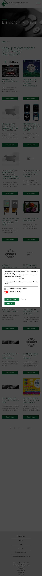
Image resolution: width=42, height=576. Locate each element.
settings (21, 278)
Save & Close (9, 303)
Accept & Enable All (11, 299)
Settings (23, 299)
